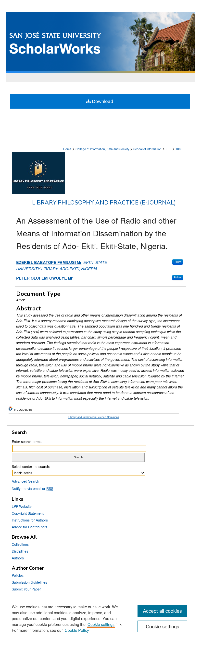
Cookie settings (101, 624)
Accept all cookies (162, 610)
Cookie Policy (77, 630)
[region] (100, 618)
